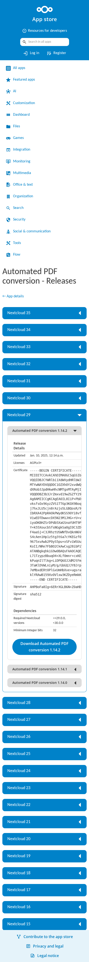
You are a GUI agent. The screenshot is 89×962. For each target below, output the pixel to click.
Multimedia (22, 173)
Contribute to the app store (48, 936)
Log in (31, 53)
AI (14, 91)
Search (18, 208)
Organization (23, 196)
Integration (21, 150)
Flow (16, 255)
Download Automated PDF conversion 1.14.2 (44, 647)
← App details (13, 296)
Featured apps (24, 80)
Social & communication (32, 231)
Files (16, 126)
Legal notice (48, 955)
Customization (24, 103)
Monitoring (21, 161)
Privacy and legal (48, 946)
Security (19, 219)
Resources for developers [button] (44, 31)
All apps (19, 68)
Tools (17, 243)
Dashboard (21, 115)
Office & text (23, 185)
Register (56, 53)
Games (18, 138)
